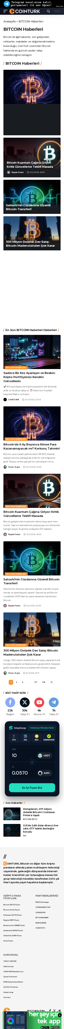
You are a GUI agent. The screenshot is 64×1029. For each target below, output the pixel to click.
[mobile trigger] (6, 11)
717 (35, 682)
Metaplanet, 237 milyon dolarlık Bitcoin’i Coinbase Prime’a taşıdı (39, 812)
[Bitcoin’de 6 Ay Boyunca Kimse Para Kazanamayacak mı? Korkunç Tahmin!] (32, 87)
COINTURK (13, 399)
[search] (48, 11)
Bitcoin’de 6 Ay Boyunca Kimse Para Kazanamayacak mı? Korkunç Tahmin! (30, 116)
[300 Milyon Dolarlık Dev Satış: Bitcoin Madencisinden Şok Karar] (32, 233)
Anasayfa (9, 21)
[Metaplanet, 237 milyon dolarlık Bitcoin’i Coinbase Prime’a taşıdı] (11, 813)
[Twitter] (25, 706)
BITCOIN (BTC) (30, 819)
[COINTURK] (24, 11)
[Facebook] (10, 706)
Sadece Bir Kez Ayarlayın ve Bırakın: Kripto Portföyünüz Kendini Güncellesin (29, 377)
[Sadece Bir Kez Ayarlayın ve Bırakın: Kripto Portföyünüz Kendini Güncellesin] (32, 352)
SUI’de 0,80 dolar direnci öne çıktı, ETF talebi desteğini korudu (40, 828)
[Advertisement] (32, 287)
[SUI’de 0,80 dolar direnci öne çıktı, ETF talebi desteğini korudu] (11, 830)
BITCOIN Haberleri (18, 104)
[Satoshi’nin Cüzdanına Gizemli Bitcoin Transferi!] (32, 197)
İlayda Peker (18, 172)
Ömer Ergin (18, 130)
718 (43, 682)
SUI (24, 836)
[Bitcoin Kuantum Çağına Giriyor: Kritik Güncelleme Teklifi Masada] (32, 491)
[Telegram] (54, 706)
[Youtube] (39, 706)
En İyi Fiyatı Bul (32, 787)
